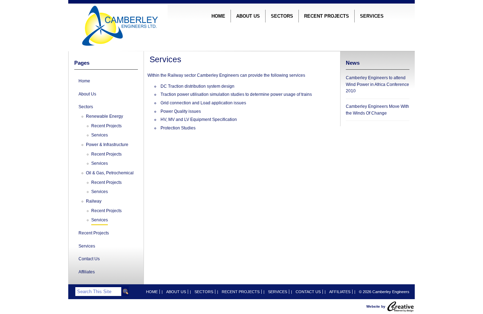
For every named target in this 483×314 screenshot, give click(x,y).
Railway (93, 201)
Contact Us (89, 258)
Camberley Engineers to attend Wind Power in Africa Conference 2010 (377, 84)
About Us (248, 16)
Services (372, 16)
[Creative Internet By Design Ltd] (400, 306)
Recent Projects (326, 16)
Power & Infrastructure (107, 144)
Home (218, 16)
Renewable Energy (104, 116)
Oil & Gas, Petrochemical (110, 172)
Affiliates (86, 271)
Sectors (282, 16)
